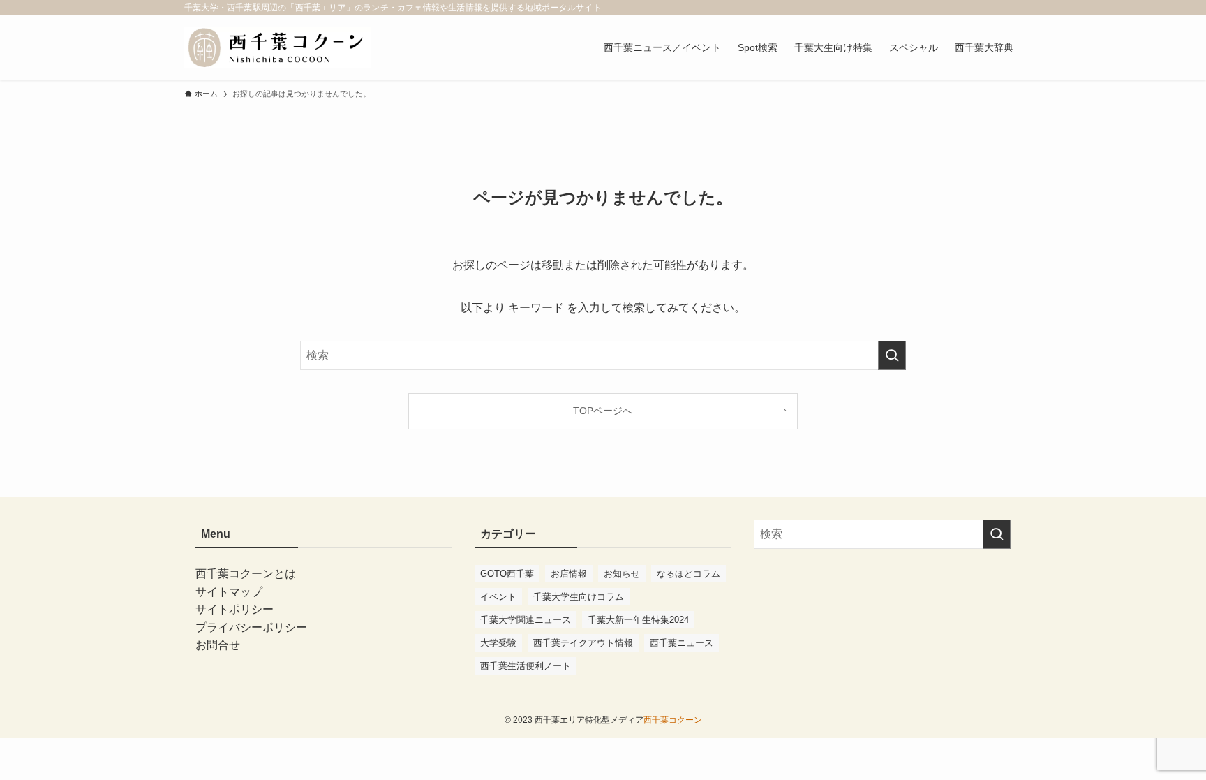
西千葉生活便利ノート (525, 666)
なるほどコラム (688, 573)
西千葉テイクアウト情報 (583, 643)
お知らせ (622, 573)
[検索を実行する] (892, 355)
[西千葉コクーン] (277, 47)
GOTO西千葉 (507, 573)
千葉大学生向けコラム (578, 596)
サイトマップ (228, 592)
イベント (498, 596)
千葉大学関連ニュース (525, 620)
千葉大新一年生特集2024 (638, 620)
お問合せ (217, 645)
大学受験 (498, 643)
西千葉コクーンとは (245, 574)
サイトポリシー (234, 609)
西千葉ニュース (681, 643)
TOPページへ (602, 410)
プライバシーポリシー (251, 627)
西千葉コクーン (672, 720)
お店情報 (569, 573)
